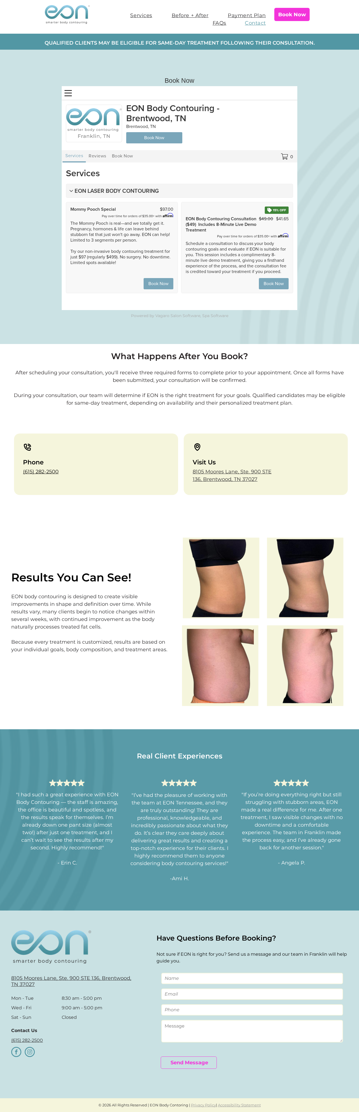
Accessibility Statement (239, 1105)
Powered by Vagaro (150, 315)
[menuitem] (137, 15)
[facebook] (16, 1052)
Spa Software (215, 315)
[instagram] (30, 1052)
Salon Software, (186, 315)
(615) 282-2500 (41, 472)
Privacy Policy (203, 1105)
